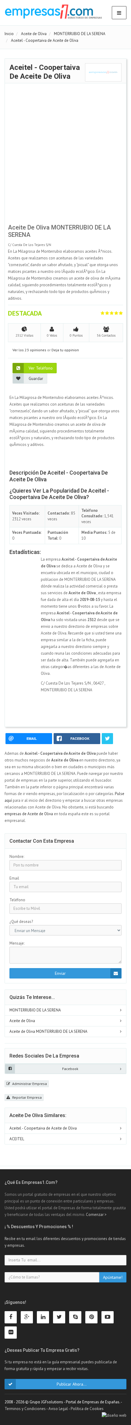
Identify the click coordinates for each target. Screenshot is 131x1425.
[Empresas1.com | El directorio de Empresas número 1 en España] (53, 11)
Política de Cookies (87, 1408)
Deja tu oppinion (65, 350)
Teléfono (17, 899)
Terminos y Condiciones (25, 1408)
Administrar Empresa (29, 1083)
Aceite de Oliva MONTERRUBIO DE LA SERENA (48, 1031)
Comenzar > (96, 1214)
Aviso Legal (58, 1408)
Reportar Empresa (26, 1097)
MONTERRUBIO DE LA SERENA (35, 1010)
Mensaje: (16, 943)
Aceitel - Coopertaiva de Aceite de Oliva (43, 1128)
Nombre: (16, 856)
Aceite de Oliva (22, 1020)
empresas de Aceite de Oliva (29, 813)
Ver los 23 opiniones (29, 350)
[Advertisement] (65, 155)
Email (14, 878)
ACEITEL (16, 1138)
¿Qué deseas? (21, 921)
